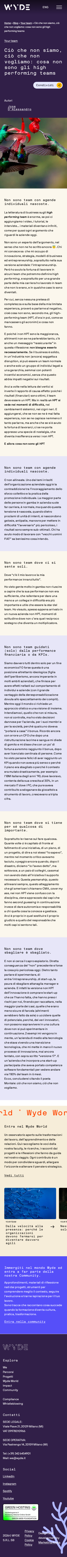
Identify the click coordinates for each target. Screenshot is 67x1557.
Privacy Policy (29, 1533)
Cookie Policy (29, 1542)
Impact (7, 1385)
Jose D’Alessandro (19, 108)
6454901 (25, 1453)
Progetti (8, 1376)
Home (7, 23)
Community (10, 1390)
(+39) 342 (14, 1453)
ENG (45, 7)
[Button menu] (59, 7)
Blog (15, 23)
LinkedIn (8, 1476)
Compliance (11, 1399)
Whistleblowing (13, 1403)
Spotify (7, 1491)
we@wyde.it (18, 1458)
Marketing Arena (49, 1542)
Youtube (8, 1498)
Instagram (9, 1483)
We (5, 1367)
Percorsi (8, 1372)
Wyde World (10, 1381)
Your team (26, 23)
